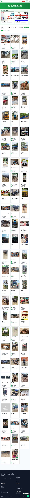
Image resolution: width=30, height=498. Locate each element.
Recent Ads (17, 478)
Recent (5, 30)
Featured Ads (18, 477)
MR (8, 478)
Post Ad (24, 1)
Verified (8, 30)
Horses (2, 486)
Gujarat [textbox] (9, 27)
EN (5, 478)
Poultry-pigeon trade (4, 488)
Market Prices (18, 481)
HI (6, 478)
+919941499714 (19, 488)
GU (10, 478)
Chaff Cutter (2, 490)
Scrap (1, 491)
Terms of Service (24, 496)
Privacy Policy (19, 496)
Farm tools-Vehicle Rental (4, 492)
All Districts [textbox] (14, 27)
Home (16, 473)
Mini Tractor (2, 487)
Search (27, 27)
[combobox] (9, 27)
